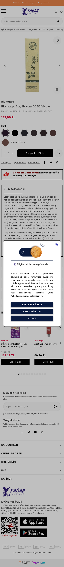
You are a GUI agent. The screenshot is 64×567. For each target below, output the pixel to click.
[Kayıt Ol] (56, 406)
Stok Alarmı (34, 162)
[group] (32, 65)
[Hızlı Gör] (27, 327)
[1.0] (15, 133)
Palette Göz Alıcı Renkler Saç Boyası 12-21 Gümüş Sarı (14, 345)
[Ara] (58, 21)
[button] (5, 65)
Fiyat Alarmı (20, 162)
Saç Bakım (20, 29)
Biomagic (7, 102)
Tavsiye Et (6, 162)
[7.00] (5, 142)
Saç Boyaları (34, 29)
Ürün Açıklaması (14, 189)
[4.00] (34, 133)
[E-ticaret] (32, 563)
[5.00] (43, 133)
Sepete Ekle (35, 153)
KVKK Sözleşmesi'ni (16, 414)
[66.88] (5, 133)
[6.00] (53, 133)
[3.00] (24, 133)
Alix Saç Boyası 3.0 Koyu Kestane (45, 345)
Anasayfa (9, 29)
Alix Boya (38, 341)
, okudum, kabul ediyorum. (28, 414)
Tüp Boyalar (48, 29)
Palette (4, 341)
